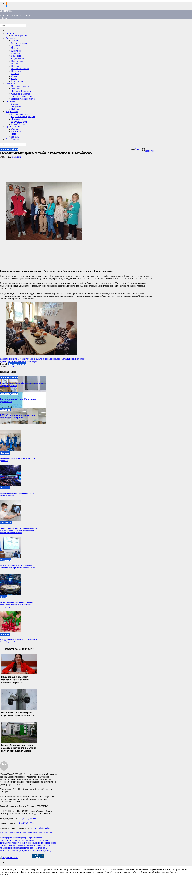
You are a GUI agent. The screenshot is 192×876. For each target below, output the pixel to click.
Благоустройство (19, 43)
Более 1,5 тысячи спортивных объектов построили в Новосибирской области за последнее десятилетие (16, 604)
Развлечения (17, 81)
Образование (17, 58)
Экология (15, 89)
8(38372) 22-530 (26, 823)
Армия (14, 40)
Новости (10, 33)
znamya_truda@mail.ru (39, 828)
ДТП (13, 134)
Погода (14, 63)
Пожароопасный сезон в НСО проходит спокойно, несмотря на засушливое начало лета (17, 567)
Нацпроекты (12, 111)
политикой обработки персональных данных (150, 869)
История (15, 48)
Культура (15, 53)
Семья (14, 76)
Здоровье (15, 46)
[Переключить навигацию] (1, 23)
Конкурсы (16, 51)
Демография (17, 119)
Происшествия (13, 126)
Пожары (15, 137)
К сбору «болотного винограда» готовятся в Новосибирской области (18, 640)
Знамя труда (6, 11)
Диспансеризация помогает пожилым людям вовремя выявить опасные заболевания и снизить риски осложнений (18, 530)
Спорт (14, 78)
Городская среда (19, 121)
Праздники (16, 71)
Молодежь (16, 56)
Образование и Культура (23, 116)
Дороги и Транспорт (21, 91)
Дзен (137, 149)
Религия (15, 73)
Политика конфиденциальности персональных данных (26, 832)
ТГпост (10, 366)
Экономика (11, 83)
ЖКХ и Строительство (22, 96)
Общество (10, 38)
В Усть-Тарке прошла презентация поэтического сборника (17, 416)
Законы (14, 104)
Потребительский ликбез (23, 99)
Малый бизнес (18, 124)
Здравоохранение (19, 114)
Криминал (16, 131)
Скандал (15, 129)
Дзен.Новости (12, 139)
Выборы (15, 109)
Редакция (16, 157)
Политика (10, 101)
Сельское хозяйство (20, 94)
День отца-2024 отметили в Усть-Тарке (18, 361)
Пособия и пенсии (20, 68)
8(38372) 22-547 (28, 818)
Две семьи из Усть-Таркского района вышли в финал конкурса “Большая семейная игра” (42, 359)
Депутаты (16, 106)
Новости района (19, 35)
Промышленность (20, 86)
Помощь (15, 66)
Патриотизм (17, 61)
